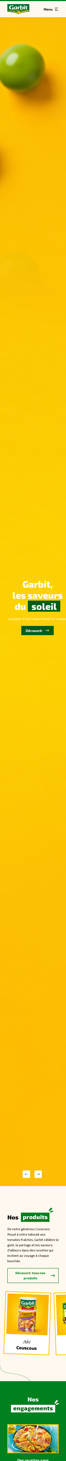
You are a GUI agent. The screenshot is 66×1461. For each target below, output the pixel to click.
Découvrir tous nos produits (30, 1275)
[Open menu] (51, 9)
